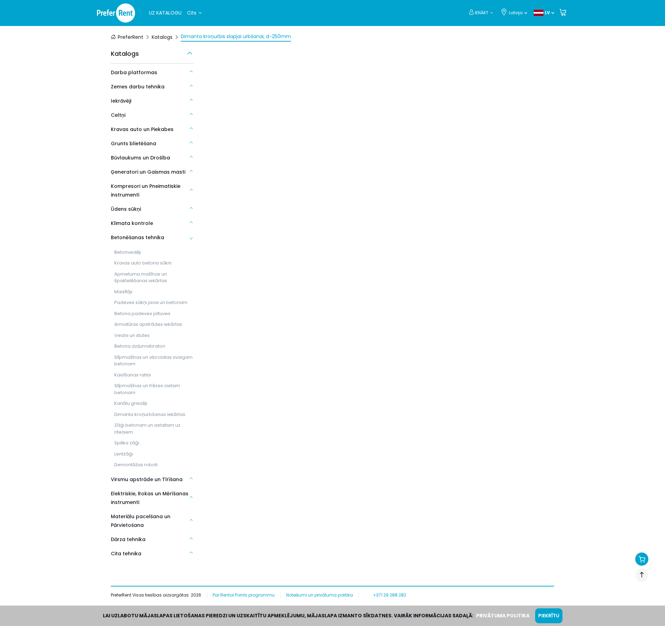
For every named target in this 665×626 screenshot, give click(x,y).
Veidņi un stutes (132, 335)
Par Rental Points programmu (244, 595)
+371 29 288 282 (389, 595)
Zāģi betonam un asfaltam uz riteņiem (147, 428)
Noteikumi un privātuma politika (319, 595)
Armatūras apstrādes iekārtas (148, 324)
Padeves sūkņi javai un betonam (150, 302)
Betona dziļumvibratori (139, 346)
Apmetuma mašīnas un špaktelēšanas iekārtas (140, 277)
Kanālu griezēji (130, 403)
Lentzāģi (123, 454)
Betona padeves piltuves (142, 313)
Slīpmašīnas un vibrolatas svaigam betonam (153, 360)
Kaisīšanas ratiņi (132, 375)
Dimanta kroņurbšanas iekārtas (149, 414)
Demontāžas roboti (136, 464)
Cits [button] (191, 12)
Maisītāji (123, 291)
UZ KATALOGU (165, 12)
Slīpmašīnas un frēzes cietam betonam (147, 389)
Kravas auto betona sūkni (142, 263)
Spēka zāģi (126, 443)
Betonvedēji (127, 252)
